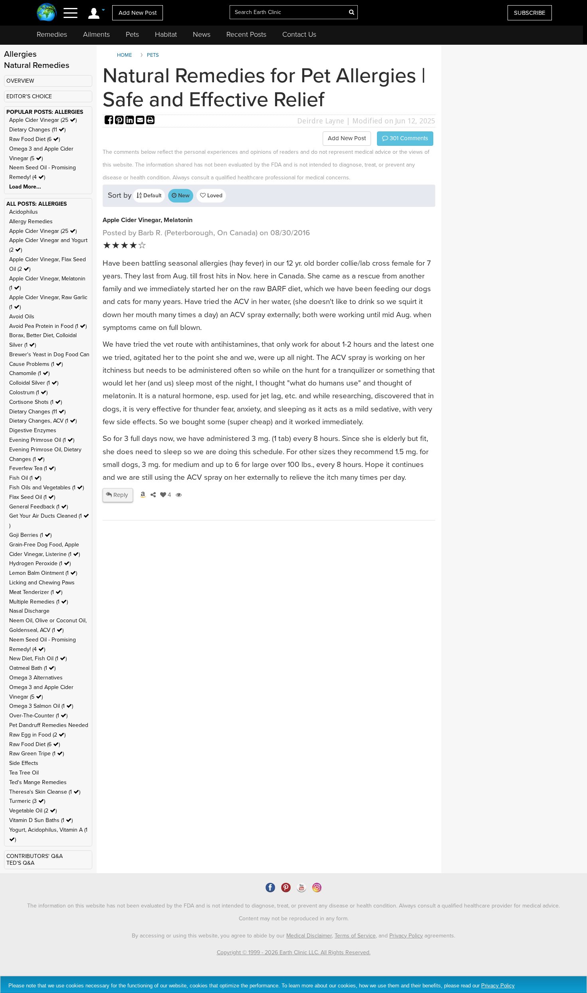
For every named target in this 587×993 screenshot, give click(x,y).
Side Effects (23, 763)
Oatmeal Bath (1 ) (32, 668)
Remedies (52, 34)
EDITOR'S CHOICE (29, 96)
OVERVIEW (20, 80)
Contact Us (299, 34)
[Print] (150, 121)
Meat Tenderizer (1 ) (35, 592)
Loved (214, 195)
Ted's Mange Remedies (38, 782)
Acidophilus (23, 212)
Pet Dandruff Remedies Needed (48, 725)
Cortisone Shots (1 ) (35, 402)
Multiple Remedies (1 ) (38, 601)
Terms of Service (355, 935)
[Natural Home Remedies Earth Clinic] (47, 13)
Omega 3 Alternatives (36, 677)
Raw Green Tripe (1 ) (36, 753)
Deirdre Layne (320, 121)
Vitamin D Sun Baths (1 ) (41, 820)
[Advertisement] (170, 643)
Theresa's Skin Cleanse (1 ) (44, 791)
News (201, 34)
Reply (120, 494)
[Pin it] (120, 121)
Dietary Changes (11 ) (37, 129)
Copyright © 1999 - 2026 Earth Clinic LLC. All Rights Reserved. (294, 952)
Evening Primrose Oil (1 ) (41, 440)
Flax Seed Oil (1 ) (32, 497)
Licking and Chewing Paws (42, 582)
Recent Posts (246, 34)
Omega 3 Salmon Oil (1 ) (41, 706)
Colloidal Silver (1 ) (33, 382)
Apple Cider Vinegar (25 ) (43, 120)
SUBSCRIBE (529, 12)
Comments (408, 138)
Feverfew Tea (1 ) (32, 468)
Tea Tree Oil (24, 772)
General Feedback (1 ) (38, 506)
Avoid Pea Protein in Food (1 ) (48, 326)
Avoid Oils (21, 316)
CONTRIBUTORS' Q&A (34, 856)
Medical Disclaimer (309, 935)
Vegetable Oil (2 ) (33, 810)
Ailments (96, 34)
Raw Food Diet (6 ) (34, 139)
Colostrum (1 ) (28, 392)
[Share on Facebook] (110, 121)
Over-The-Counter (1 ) (38, 715)
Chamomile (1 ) (29, 373)
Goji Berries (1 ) (30, 535)
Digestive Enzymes (32, 430)
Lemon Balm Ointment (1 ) (43, 573)
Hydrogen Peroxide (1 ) (40, 563)
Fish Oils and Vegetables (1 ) (46, 487)
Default (151, 195)
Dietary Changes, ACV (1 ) (43, 420)
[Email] (141, 121)
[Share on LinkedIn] (130, 121)
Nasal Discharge (29, 611)
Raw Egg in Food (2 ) (37, 734)
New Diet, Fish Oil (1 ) (38, 658)
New (183, 195)
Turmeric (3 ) (27, 801)
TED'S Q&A (20, 863)
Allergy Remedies (31, 221)
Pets (132, 34)
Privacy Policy (406, 935)
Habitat (166, 34)
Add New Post (138, 12)
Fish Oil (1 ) (25, 478)
